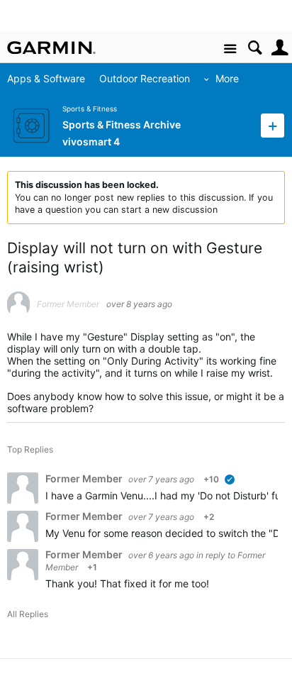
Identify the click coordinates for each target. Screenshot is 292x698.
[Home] (51, 47)
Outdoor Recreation (144, 78)
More (227, 78)
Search (254, 47)
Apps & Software (46, 78)
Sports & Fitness (89, 109)
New (272, 125)
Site (230, 49)
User (279, 47)
